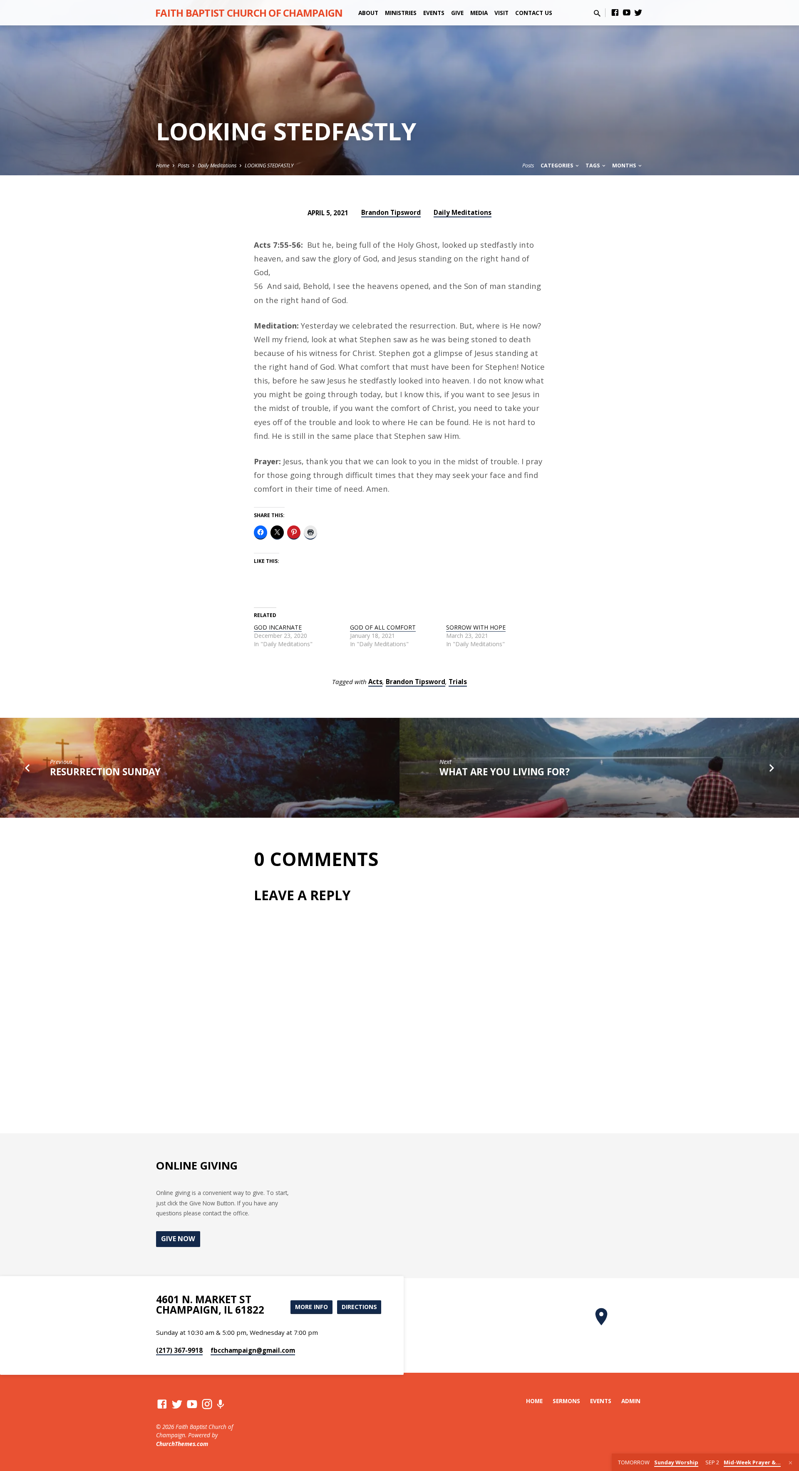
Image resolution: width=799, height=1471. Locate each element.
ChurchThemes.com (182, 1444)
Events (433, 13)
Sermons (566, 1401)
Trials (458, 681)
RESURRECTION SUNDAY (105, 771)
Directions (359, 1307)
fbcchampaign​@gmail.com (253, 1350)
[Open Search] (597, 13)
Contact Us (533, 13)
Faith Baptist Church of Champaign (248, 13)
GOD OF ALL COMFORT (383, 627)
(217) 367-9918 (179, 1350)
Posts (183, 165)
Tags (593, 165)
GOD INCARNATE (278, 627)
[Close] (790, 1462)
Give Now (178, 1238)
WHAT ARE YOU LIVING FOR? (504, 771)
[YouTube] (626, 12)
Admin (630, 1401)
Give (457, 13)
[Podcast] (220, 1404)
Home (162, 165)
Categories (557, 165)
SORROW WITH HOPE (476, 627)
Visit (501, 13)
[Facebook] (615, 12)
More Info (311, 1307)
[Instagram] (207, 1404)
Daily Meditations (217, 165)
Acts (375, 681)
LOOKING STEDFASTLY (269, 165)
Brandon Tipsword (391, 212)
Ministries (401, 13)
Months (624, 165)
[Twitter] (638, 12)
